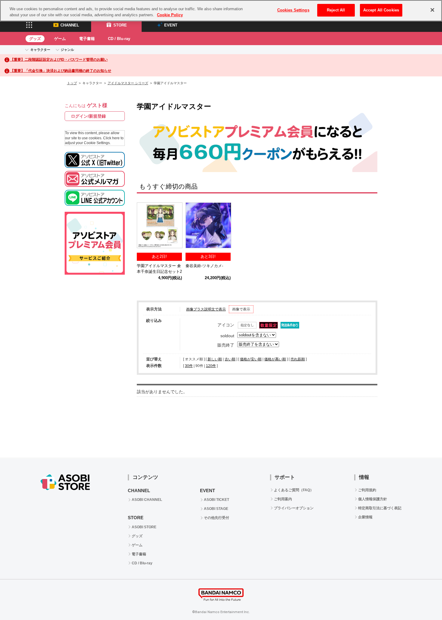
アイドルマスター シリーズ (128, 83)
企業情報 (365, 517)
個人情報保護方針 (372, 499)
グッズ (35, 38)
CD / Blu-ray (119, 38)
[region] (221, 10)
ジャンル (67, 49)
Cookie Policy (170, 15)
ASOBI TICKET (216, 500)
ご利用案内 (283, 499)
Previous (144, 226)
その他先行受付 (216, 518)
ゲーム (60, 38)
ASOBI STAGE (216, 509)
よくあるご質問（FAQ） (294, 490)
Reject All (336, 10)
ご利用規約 (367, 490)
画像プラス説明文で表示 (206, 309)
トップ (72, 83)
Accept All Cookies (381, 10)
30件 (189, 366)
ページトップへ (422, 600)
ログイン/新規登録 (88, 116)
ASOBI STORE (144, 527)
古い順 (230, 359)
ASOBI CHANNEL (147, 500)
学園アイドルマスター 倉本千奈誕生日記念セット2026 (159, 271)
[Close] (432, 10)
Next (369, 226)
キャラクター (40, 49)
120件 (211, 366)
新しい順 (214, 359)
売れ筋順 (297, 359)
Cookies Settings (293, 10)
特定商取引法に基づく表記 (379, 508)
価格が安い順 (251, 359)
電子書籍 (87, 38)
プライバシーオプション (294, 508)
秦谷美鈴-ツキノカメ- (204, 266)
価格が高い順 (275, 359)
